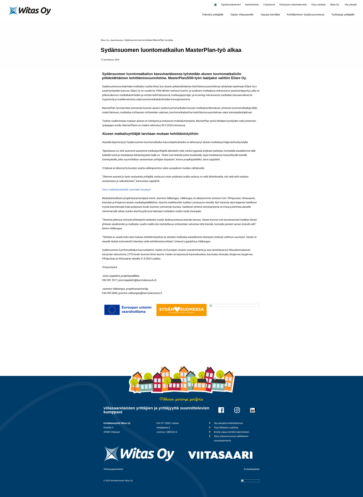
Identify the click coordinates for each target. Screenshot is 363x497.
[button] (335, 4)
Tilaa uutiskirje (318, 4)
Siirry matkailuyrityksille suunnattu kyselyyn (126, 189)
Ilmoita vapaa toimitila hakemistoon (231, 432)
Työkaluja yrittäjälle (342, 14)
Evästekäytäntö (251, 469)
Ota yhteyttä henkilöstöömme (228, 423)
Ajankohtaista (252, 4)
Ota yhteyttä (351, 4)
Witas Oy (105, 40)
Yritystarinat (269, 4)
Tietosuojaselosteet (113, 469)
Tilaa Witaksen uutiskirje (226, 427)
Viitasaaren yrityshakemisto (293, 4)
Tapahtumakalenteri (231, 4)
